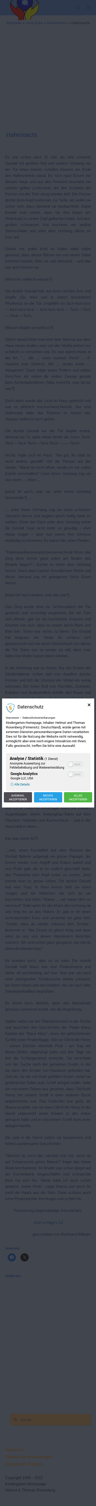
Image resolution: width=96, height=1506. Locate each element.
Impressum (12, 717)
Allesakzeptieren (78, 797)
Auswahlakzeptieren (18, 797)
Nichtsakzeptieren (48, 797)
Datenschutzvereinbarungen (39, 717)
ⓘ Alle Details (20, 784)
